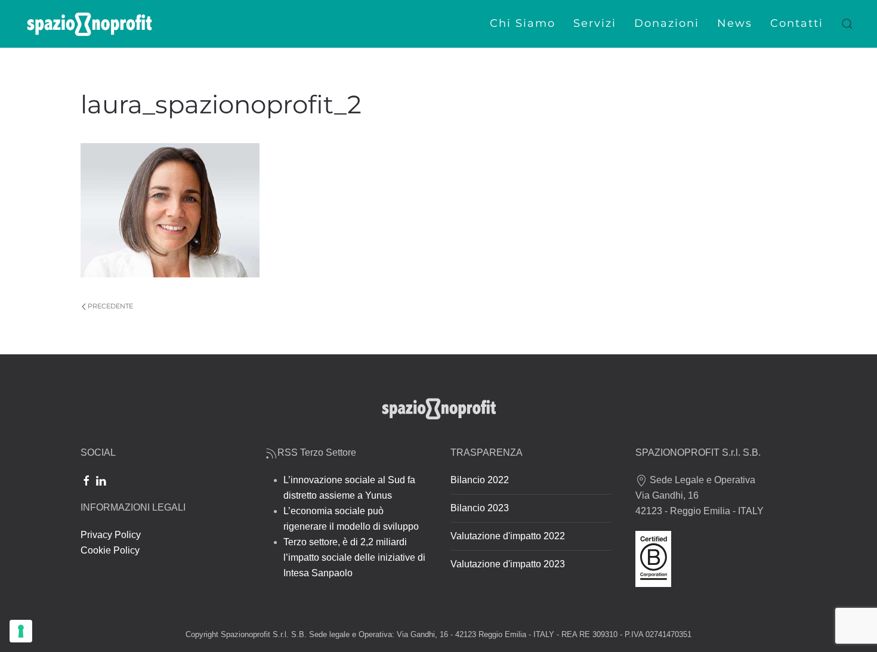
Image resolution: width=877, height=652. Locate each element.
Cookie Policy (110, 550)
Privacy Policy (111, 535)
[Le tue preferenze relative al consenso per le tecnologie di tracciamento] (21, 631)
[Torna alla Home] (89, 24)
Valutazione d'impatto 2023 (507, 564)
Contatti (796, 23)
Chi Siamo (522, 23)
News (734, 23)
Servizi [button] (594, 23)
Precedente (110, 306)
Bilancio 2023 (479, 508)
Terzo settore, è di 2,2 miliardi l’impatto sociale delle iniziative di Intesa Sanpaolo (354, 557)
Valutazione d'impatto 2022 (507, 536)
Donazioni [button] (666, 23)
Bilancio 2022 (479, 480)
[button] (847, 24)
